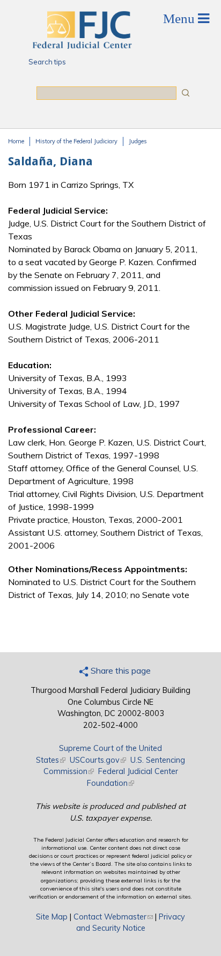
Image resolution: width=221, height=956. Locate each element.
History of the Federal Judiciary (76, 141)
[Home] (81, 45)
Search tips (47, 61)
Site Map (52, 917)
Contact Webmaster (113, 917)
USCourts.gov (98, 760)
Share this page (120, 670)
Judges (138, 141)
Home (16, 141)
